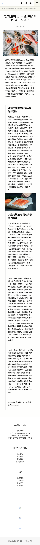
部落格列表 (10, 8)
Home (4, 8)
